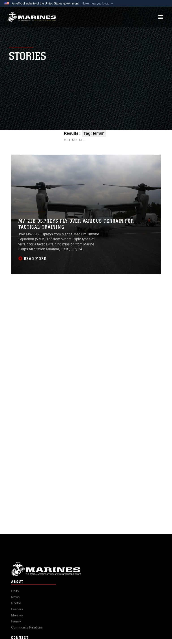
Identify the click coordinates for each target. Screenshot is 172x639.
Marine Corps (86, 569)
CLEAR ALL (75, 140)
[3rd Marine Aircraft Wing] (32, 17)
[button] (98, 3)
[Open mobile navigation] (160, 17)
